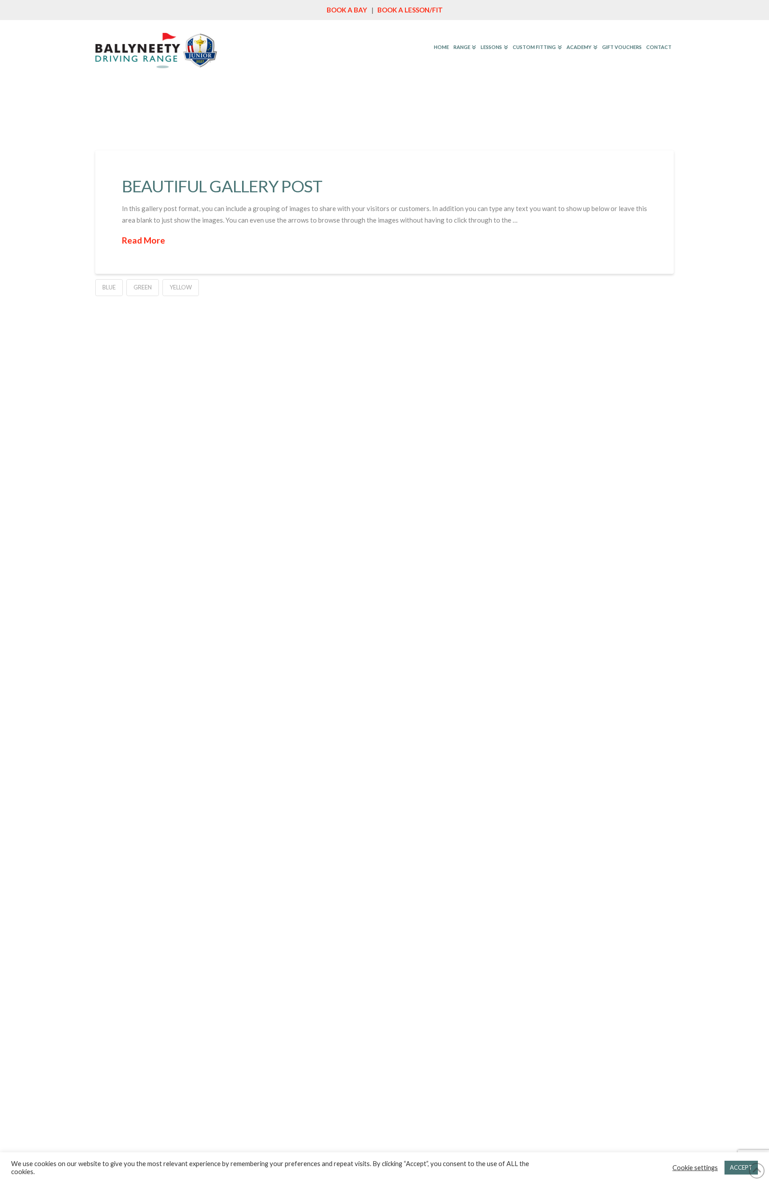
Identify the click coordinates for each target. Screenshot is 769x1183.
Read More (143, 240)
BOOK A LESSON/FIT (410, 10)
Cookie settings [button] (695, 1167)
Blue (109, 287)
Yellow (181, 287)
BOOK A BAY (347, 10)
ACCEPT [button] (741, 1167)
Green (143, 287)
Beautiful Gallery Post (222, 186)
